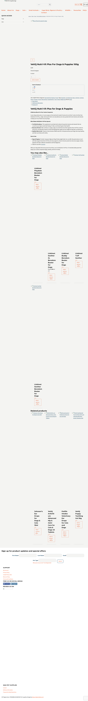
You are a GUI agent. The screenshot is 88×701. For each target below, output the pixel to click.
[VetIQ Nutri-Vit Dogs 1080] (50, 38)
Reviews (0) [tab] (35, 104)
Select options (37, 185)
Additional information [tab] (37, 103)
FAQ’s (85, 10)
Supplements (50, 99)
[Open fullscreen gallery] (32, 60)
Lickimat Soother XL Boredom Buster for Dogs (52, 260)
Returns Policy (6, 577)
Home (3, 10)
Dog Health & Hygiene (50, 97)
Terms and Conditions (8, 579)
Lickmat (81, 97)
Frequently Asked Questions (9, 692)
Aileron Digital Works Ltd (37, 697)
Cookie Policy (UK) (7, 574)
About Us (10, 10)
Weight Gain (63, 99)
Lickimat (77, 97)
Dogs (73, 97)
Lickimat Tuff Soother (78, 255)
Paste (32, 99)
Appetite (63, 97)
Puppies (36, 99)
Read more (37, 530)
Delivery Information (8, 690)
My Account (6, 570)
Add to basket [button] (51, 537)
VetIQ (58, 99)
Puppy (56, 97)
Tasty (55, 99)
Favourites (77, 10)
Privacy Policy (6, 572)
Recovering (44, 99)
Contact (44, 12)
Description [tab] (35, 101)
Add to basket (35, 80)
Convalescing (69, 97)
